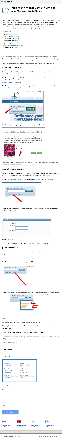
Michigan (16, 40)
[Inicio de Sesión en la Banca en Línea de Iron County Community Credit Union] (37, 421)
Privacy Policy (42, 436)
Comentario (6, 390)
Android (12, 36)
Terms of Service (53, 436)
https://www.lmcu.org (14, 34)
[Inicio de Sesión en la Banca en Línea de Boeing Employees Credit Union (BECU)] (23, 421)
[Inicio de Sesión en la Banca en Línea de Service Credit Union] (9, 421)
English (16, 47)
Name (4, 405)
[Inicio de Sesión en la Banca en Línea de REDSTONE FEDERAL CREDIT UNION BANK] (52, 421)
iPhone (17, 36)
